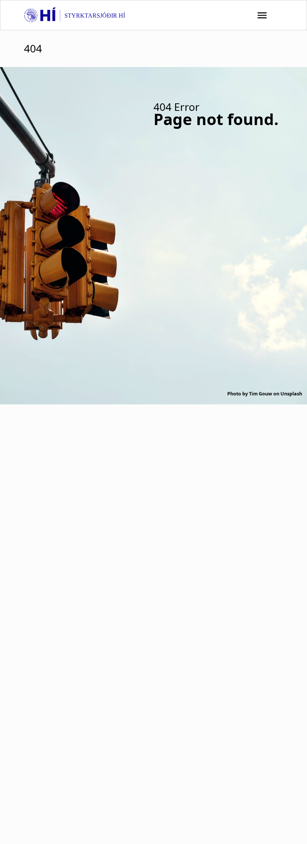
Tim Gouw (260, 394)
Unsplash (291, 394)
